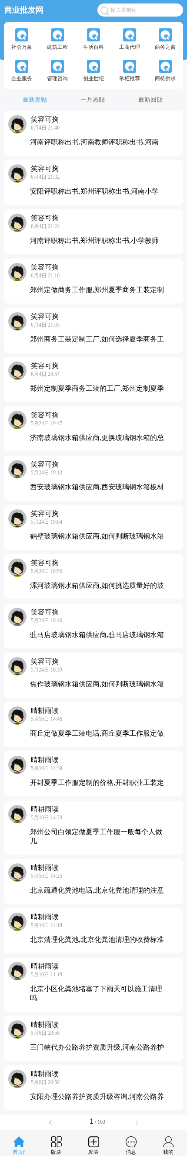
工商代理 (129, 47)
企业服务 (21, 78)
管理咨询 (57, 78)
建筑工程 (57, 47)
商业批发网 (23, 9)
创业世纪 (93, 78)
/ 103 (99, 1122)
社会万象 (21, 47)
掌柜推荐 (129, 78)
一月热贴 (92, 99)
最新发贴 (35, 99)
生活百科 (93, 47)
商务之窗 (165, 47)
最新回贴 (150, 99)
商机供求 (165, 78)
